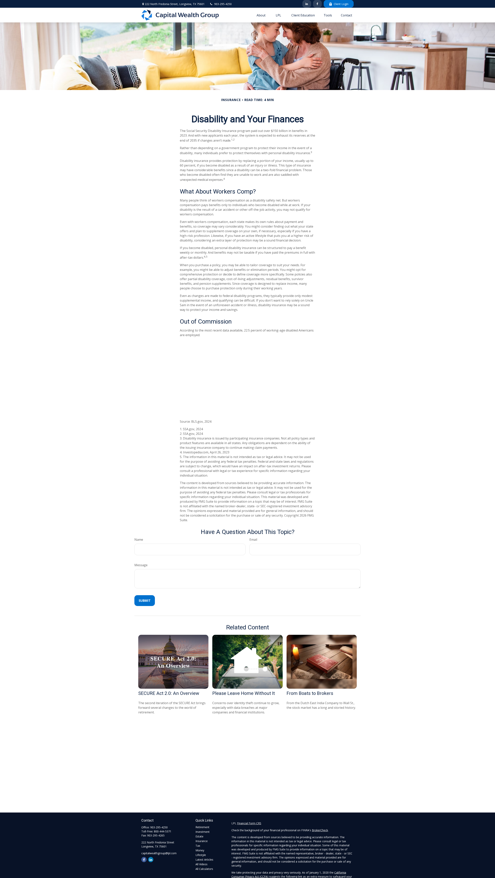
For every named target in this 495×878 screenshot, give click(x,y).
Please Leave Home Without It (243, 693)
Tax (197, 845)
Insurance (201, 841)
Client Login (341, 4)
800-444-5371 (162, 831)
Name (138, 539)
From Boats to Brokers (310, 693)
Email (253, 539)
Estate (199, 836)
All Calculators (204, 869)
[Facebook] (317, 4)
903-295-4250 (223, 4)
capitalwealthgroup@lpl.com (159, 853)
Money (199, 850)
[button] (261, 15)
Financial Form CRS (249, 823)
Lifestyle (200, 855)
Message (141, 565)
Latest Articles (204, 859)
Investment (202, 832)
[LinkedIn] (306, 4)
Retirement (202, 827)
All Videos (201, 864)
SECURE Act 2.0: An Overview (168, 693)
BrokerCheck (320, 830)
